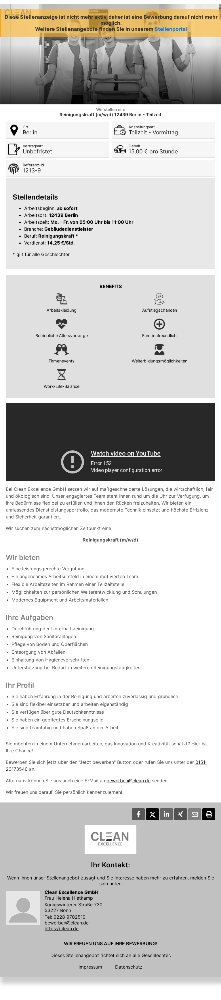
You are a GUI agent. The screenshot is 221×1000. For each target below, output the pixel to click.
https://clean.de (62, 928)
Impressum (90, 967)
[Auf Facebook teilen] (138, 814)
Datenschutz (128, 967)
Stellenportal (171, 29)
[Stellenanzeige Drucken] (208, 814)
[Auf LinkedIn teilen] (166, 814)
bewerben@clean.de (128, 780)
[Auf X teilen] (152, 814)
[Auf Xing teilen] (180, 814)
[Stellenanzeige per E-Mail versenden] (194, 814)
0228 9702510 (69, 917)
